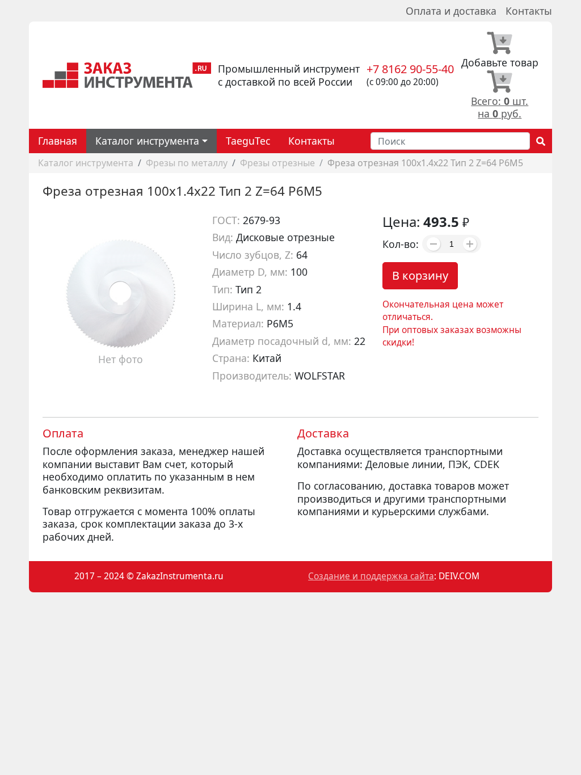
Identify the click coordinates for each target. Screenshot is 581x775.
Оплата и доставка (451, 11)
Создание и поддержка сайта (371, 576)
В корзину (420, 275)
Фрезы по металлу (187, 163)
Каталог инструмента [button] (147, 141)
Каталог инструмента (85, 163)
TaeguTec (248, 141)
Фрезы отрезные (277, 163)
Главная (57, 141)
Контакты (529, 11)
